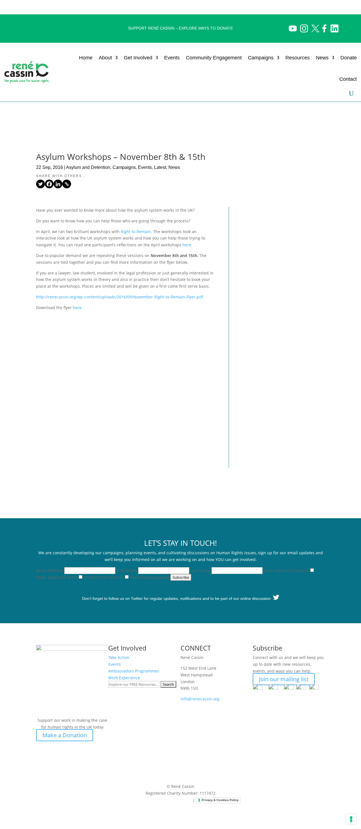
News (322, 58)
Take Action (118, 657)
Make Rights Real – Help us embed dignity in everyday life (275, 219)
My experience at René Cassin (275, 393)
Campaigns (124, 167)
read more (253, 267)
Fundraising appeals (149, 577)
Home (86, 58)
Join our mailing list (284, 679)
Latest (160, 167)
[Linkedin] (58, 184)
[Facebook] (49, 184)
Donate (348, 58)
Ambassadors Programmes (133, 671)
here (77, 307)
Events (172, 58)
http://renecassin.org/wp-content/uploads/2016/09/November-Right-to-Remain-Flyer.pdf (119, 297)
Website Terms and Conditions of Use (155, 800)
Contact (348, 79)
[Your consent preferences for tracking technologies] (351, 819)
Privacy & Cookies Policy (220, 800)
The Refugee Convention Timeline (269, 307)
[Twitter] (40, 184)
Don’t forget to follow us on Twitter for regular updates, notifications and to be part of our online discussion (177, 598)
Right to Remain (136, 231)
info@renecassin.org (199, 698)
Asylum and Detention (88, 167)
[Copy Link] (66, 184)
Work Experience (124, 677)
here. (187, 244)
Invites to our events (103, 577)
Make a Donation (64, 735)
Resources (297, 58)
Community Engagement (214, 58)
